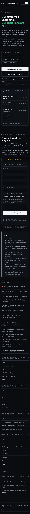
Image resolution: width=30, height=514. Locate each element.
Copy (3, 81)
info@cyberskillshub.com (18, 79)
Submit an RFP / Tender (15, 74)
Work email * (7, 174)
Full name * (7, 168)
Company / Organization (10, 181)
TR (23, 3)
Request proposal (15, 213)
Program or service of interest (13, 193)
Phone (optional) (8, 187)
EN (26, 3)
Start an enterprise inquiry (15, 69)
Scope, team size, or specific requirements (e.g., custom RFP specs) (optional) (13, 201)
